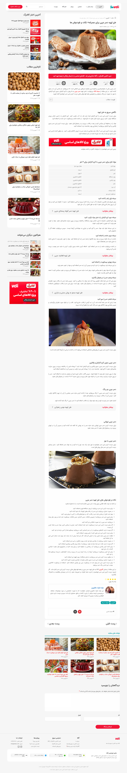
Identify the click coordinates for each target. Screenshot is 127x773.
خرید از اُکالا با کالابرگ (15, 7)
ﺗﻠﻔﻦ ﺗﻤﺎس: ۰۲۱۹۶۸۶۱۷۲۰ (16, 741)
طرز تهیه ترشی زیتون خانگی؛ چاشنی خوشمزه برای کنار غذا (84, 653)
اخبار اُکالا (64, 7)
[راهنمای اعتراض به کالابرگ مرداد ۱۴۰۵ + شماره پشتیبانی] (35, 48)
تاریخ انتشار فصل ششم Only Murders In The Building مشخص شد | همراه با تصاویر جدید (18, 277)
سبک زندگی (90, 7)
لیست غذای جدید (35, 746)
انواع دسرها (105, 603)
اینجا (60, 76)
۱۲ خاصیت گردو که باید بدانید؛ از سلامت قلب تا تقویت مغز (109, 653)
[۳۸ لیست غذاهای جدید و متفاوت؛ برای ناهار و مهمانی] (35, 269)
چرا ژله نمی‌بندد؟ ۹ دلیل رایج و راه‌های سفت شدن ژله (84, 675)
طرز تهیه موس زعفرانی (62, 407)
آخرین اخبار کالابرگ (56, 744)
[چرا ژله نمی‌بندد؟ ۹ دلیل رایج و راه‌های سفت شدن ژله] (82, 666)
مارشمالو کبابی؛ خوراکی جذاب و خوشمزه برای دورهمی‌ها (109, 675)
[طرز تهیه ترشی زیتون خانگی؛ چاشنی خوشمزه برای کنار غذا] (82, 644)
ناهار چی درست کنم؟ (34, 744)
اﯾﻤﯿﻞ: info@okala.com (16, 744)
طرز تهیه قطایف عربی (62, 255)
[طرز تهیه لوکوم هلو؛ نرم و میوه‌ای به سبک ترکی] (56, 644)
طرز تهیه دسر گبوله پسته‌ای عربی (66, 211)
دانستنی (80, 7)
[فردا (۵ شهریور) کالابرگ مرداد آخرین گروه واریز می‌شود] (35, 31)
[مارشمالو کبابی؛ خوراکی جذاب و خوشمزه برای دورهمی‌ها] (108, 666)
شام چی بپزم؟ (36, 741)
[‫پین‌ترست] (80, 612)
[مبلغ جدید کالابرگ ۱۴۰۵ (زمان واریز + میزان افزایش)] (35, 39)
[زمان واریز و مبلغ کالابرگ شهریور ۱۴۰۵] (35, 23)
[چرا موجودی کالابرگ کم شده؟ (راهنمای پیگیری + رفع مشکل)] (35, 56)
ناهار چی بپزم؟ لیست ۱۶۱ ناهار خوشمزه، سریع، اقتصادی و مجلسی (57, 675)
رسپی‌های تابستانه (56, 746)
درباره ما (56, 7)
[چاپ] (75, 612)
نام (119, 715)
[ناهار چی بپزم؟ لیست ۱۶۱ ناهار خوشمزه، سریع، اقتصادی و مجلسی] (56, 666)
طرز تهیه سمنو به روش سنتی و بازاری (68, 292)
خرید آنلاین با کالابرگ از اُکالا (54, 741)
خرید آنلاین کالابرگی (105, 76)
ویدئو (72, 7)
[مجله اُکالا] (114, 6)
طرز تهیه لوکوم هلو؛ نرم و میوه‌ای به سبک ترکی (57, 653)
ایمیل (79, 715)
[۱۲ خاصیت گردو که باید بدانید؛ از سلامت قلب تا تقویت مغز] (108, 644)
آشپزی (100, 7)
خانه (112, 18)
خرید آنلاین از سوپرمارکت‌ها (73, 744)
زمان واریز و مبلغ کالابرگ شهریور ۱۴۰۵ (20, 21)
